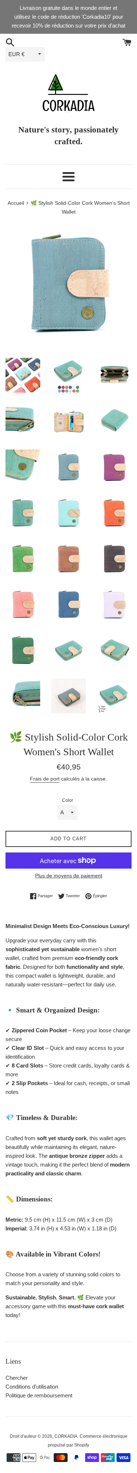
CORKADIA (65, 1436)
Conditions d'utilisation (31, 1386)
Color (67, 800)
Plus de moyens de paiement (68, 876)
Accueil (16, 203)
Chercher (16, 1378)
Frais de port (45, 779)
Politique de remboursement (38, 1395)
